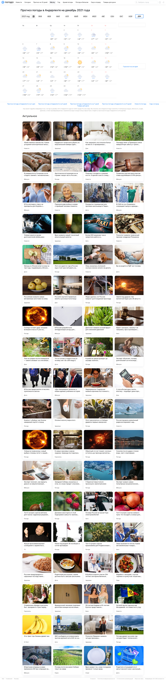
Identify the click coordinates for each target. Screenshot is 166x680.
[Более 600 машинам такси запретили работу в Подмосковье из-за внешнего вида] (98, 228)
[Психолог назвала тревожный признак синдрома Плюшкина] (129, 228)
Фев (49, 16)
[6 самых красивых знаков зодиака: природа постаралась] (67, 444)
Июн (85, 16)
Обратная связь (139, 678)
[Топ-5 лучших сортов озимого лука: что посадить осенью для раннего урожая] (129, 506)
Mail (3, 678)
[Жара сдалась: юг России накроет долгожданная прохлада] (98, 290)
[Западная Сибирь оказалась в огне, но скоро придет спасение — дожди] (67, 475)
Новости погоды (140, 104)
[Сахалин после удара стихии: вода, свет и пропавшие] (129, 444)
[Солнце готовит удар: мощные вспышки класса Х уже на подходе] (36, 321)
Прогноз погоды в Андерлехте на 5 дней (52, 104)
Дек (139, 16)
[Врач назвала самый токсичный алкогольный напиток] (67, 228)
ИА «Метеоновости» (158, 678)
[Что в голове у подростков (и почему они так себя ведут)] (67, 351)
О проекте (93, 678)
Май (76, 16)
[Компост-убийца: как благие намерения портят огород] (36, 413)
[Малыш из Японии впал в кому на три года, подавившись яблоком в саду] (36, 259)
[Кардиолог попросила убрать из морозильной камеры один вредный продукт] (67, 135)
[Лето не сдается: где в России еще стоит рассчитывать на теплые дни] (67, 259)
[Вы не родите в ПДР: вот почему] (129, 259)
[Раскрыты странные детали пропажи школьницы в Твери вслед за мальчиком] (98, 197)
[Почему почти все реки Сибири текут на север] (67, 660)
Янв (40, 16)
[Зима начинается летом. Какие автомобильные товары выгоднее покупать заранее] (129, 537)
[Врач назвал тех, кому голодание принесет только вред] (98, 660)
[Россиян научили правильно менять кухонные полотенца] (67, 290)
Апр (67, 16)
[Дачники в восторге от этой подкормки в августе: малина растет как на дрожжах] (67, 506)
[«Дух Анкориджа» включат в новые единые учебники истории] (67, 382)
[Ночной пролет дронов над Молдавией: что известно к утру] (129, 598)
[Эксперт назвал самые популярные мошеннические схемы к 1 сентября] (129, 475)
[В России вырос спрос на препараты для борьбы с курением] (36, 197)
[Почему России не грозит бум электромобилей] (98, 506)
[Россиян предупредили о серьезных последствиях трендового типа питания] (36, 567)
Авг (103, 16)
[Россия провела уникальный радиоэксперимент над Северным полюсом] (129, 413)
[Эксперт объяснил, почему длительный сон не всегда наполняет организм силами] (129, 351)
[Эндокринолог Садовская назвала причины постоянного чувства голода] (98, 382)
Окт (121, 16)
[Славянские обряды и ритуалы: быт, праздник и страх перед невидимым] (36, 598)
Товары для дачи (83, 106)
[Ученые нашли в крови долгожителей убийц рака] (36, 228)
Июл (94, 16)
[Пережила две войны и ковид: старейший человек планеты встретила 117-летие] (67, 197)
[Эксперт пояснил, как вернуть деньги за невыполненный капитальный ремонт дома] (36, 475)
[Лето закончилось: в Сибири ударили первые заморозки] (98, 413)
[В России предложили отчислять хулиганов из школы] (36, 382)
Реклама (16, 678)
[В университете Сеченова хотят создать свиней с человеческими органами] (36, 166)
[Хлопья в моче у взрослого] (67, 413)
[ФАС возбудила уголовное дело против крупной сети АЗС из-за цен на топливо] (67, 629)
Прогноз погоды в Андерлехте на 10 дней (116, 104)
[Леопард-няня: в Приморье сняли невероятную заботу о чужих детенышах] (129, 135)
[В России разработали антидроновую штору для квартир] (67, 321)
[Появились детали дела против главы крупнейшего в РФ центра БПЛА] (129, 166)
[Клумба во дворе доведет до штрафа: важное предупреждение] (98, 351)
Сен (112, 16)
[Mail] (3, 2)
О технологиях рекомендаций (125, 678)
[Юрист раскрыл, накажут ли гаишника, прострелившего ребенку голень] (129, 321)
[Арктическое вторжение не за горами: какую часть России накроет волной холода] (67, 166)
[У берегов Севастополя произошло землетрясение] (98, 475)
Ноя (130, 16)
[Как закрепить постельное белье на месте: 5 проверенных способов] (98, 135)
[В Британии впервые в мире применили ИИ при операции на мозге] (36, 660)
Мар (58, 16)
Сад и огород (154, 104)
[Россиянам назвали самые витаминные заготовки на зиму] (36, 290)
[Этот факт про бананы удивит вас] (36, 629)
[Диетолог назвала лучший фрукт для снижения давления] (98, 321)
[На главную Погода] (8, 2)
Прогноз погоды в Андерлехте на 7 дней (84, 104)
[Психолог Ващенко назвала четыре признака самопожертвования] (98, 629)
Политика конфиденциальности (106, 678)
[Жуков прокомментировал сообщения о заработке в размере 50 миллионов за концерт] (36, 537)
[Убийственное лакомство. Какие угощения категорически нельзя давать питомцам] (36, 135)
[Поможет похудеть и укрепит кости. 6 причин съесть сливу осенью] (98, 166)
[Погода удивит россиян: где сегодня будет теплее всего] (129, 629)
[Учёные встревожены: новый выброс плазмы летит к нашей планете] (36, 444)
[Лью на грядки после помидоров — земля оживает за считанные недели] (36, 351)
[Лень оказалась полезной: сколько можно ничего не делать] (98, 259)
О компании (9, 678)
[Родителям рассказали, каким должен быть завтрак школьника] (67, 567)
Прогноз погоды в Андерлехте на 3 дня (21, 104)
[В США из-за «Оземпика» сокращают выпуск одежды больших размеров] (129, 197)
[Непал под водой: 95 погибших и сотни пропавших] (67, 537)
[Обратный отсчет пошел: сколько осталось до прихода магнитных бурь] (98, 444)
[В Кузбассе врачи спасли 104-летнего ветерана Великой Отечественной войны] (98, 567)
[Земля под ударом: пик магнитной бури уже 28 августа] (129, 290)
